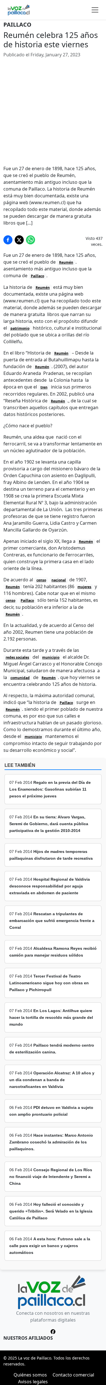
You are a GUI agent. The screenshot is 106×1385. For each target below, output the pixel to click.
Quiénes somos (30, 1375)
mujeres (84, 586)
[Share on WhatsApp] (30, 239)
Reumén (66, 262)
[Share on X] (19, 239)
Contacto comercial (73, 1375)
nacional (58, 580)
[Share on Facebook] (7, 239)
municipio (50, 657)
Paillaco (17, 24)
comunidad (20, 677)
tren (43, 387)
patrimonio (19, 328)
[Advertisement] (53, 112)
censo (41, 580)
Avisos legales (33, 1381)
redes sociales (17, 657)
